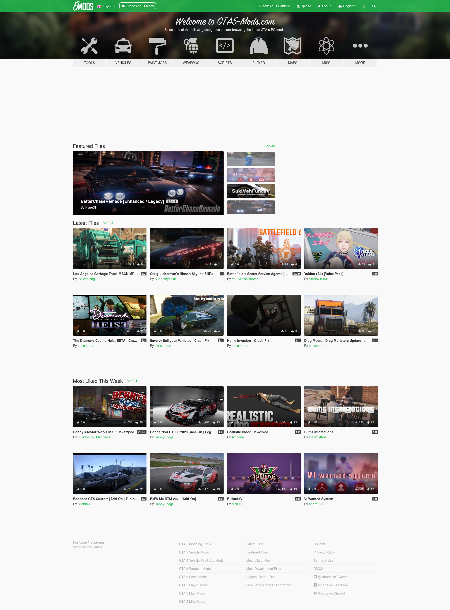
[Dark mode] (364, 6)
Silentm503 (86, 503)
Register (349, 6)
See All (269, 145)
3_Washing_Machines (94, 437)
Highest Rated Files (260, 576)
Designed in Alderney (89, 542)
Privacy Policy (324, 552)
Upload (305, 6)
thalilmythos (317, 437)
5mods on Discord (331, 593)
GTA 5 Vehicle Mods (194, 552)
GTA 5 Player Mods (193, 585)
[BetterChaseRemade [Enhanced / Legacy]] (251, 207)
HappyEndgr (164, 437)
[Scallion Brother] (251, 159)
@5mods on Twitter (332, 576)
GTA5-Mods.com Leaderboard (268, 585)
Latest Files (254, 544)
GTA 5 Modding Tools (195, 544)
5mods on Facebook (333, 585)
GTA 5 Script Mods (193, 576)
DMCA (318, 568)
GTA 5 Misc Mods (192, 601)
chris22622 (86, 345)
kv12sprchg (86, 278)
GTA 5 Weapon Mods (195, 568)
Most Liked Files (258, 560)
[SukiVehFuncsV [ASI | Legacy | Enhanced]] (251, 191)
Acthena (238, 437)
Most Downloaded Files (263, 568)
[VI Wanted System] (251, 175)
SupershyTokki (165, 278)
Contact (319, 544)
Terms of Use (324, 560)
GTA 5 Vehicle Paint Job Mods (201, 560)
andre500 (316, 503)
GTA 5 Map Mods (192, 593)
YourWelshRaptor (245, 278)
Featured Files (257, 552)
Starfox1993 (318, 278)
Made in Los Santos (87, 547)
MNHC (237, 503)
